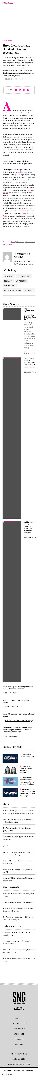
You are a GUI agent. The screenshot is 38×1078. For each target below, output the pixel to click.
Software (29, 290)
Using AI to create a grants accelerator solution (26, 769)
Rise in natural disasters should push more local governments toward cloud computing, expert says (18, 729)
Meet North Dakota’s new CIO (27, 756)
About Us (19, 1008)
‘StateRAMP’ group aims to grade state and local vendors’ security (18, 688)
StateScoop (19, 1034)
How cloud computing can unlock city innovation (18, 701)
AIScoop (19, 1044)
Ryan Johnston (11, 736)
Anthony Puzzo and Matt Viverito (19, 720)
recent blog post (21, 172)
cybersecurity (24, 276)
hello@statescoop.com (19, 1064)
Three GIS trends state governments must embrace (19, 715)
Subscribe (7, 1074)
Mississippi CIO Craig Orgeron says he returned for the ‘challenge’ (27, 792)
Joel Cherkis (9, 79)
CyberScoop (19, 1029)
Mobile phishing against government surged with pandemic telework (30, 527)
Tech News (8, 276)
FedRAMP (8, 281)
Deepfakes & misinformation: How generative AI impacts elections (27, 781)
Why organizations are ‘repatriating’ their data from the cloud (30, 313)
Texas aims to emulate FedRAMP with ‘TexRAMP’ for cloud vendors (29, 362)
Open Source (10, 285)
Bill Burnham (29, 353)
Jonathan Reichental (13, 707)
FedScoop (19, 1018)
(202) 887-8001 (19, 1059)
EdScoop (19, 1039)
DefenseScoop (19, 1023)
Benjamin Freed (30, 372)
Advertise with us (19, 1054)
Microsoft (21, 281)
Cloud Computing (12, 290)
